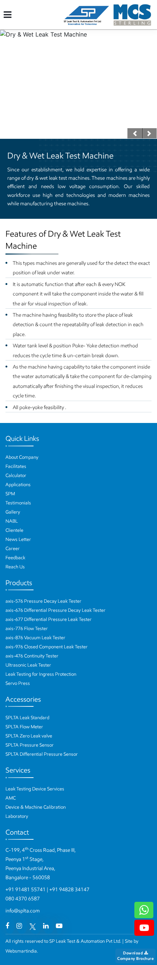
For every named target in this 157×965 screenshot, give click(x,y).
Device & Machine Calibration (35, 807)
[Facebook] (7, 926)
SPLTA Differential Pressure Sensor (41, 754)
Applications (18, 484)
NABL (11, 521)
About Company (21, 457)
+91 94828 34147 (69, 889)
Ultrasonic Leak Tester (28, 665)
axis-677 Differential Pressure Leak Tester (48, 619)
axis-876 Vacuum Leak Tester (35, 637)
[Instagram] (19, 926)
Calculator (15, 475)
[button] (135, 133)
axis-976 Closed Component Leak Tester (46, 646)
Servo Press (17, 683)
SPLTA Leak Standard (27, 717)
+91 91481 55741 (25, 889)
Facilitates (15, 466)
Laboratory (16, 816)
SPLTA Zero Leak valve (28, 736)
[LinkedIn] (46, 926)
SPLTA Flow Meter (24, 726)
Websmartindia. (21, 951)
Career (12, 548)
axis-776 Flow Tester (26, 628)
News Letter (18, 539)
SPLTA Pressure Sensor (29, 745)
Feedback (15, 557)
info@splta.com (22, 911)
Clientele (14, 530)
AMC (10, 798)
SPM (10, 493)
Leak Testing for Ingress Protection (40, 674)
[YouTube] (59, 926)
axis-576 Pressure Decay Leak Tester (43, 601)
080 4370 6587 (22, 899)
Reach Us (15, 566)
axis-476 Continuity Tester (31, 656)
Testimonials (18, 503)
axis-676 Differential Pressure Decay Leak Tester (55, 610)
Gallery (12, 512)
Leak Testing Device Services (34, 789)
